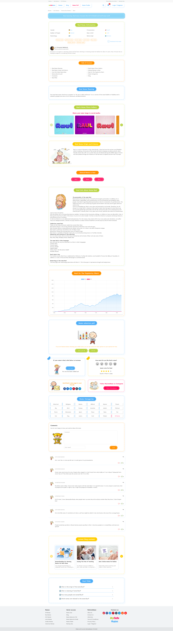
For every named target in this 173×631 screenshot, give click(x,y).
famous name (59, 40)
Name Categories (93, 74)
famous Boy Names (66, 10)
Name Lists (69, 612)
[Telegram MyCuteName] (119, 613)
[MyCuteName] (52, 5)
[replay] (123, 457)
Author (105, 408)
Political (117, 408)
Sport (80, 412)
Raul (74, 10)
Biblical (93, 404)
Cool (93, 416)
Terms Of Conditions (93, 619)
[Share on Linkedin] (67, 388)
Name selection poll (57, 74)
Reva (76, 179)
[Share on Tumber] (76, 388)
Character (68, 412)
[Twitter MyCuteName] (110, 613)
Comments (54, 76)
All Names (117, 416)
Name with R (71, 42)
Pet (117, 412)
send (113, 447)
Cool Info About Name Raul (59, 72)
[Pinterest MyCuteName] (113, 613)
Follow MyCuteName (111, 388)
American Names (49, 623)
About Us (90, 612)
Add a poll (80, 350)
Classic (105, 416)
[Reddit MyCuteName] (122, 613)
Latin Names (48, 619)
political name (69, 40)
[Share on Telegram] (79, 388)
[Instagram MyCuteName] (104, 613)
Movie (55, 412)
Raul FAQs (54, 77)
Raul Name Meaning (57, 68)
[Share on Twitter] (70, 388)
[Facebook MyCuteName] (107, 613)
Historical (56, 404)
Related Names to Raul (94, 70)
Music (105, 412)
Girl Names (63, 1)
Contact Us (90, 615)
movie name (78, 40)
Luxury (80, 416)
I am (70, 368)
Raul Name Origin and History (60, 70)
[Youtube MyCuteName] (125, 613)
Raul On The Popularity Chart (96, 72)
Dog (68, 416)
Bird (68, 408)
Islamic (80, 404)
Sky (56, 408)
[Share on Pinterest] (73, 388)
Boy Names (56, 1)
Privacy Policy (91, 621)
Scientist (92, 408)
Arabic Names (49, 621)
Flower (117, 404)
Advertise (90, 617)
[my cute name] (115, 619)
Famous (80, 408)
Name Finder (69, 621)
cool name (86, 40)
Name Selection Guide (111, 1)
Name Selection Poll (71, 617)
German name (80, 42)
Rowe (87, 179)
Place (92, 412)
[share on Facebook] (64, 388)
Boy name (93, 40)
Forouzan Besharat (62, 47)
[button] (51, 125)
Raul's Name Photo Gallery (95, 68)
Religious (68, 404)
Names (50, 1)
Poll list (93, 350)
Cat (56, 416)
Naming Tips (121, 1)
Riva (99, 179)
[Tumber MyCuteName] (116, 613)
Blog (89, 76)
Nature (105, 404)
